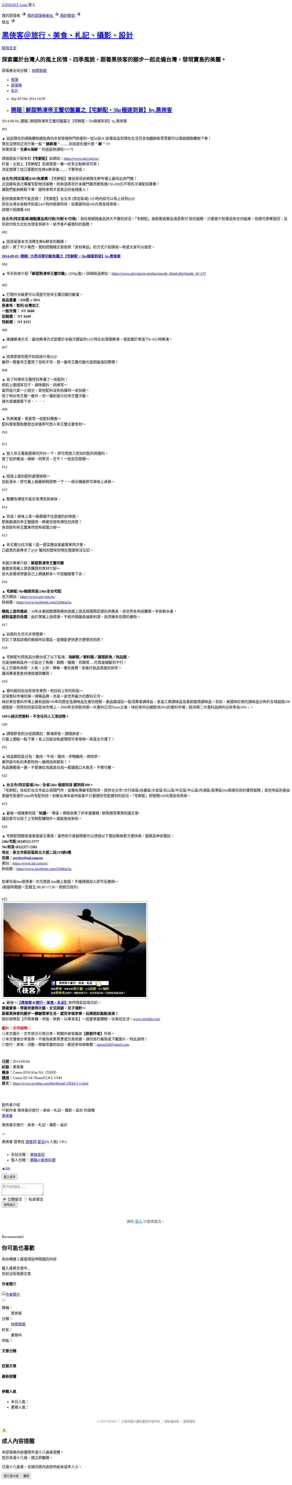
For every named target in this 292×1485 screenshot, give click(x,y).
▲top (6, 1168)
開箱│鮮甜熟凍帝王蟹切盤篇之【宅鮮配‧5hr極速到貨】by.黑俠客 (91, 110)
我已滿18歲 (11, 1476)
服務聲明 (189, 1421)
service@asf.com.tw (28, 858)
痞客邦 (31, 1142)
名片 (14, 91)
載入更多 (10, 1177)
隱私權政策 (171, 1421)
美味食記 (37, 1155)
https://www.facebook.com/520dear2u (43, 602)
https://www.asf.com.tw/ (81, 158)
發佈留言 (10, 1205)
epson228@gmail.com (113, 1045)
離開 (26, 1476)
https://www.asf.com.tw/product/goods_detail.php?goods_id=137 (159, 273)
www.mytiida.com (146, 1019)
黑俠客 (7, 1116)
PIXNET (112, 1421)
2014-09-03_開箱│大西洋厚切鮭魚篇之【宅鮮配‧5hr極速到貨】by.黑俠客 (61, 256)
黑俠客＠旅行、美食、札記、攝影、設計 (67, 35)
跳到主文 (9, 48)
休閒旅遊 (39, 71)
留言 (41, 1142)
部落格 (16, 85)
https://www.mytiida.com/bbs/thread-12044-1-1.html (50, 1083)
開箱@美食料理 (42, 1160)
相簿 (14, 80)
